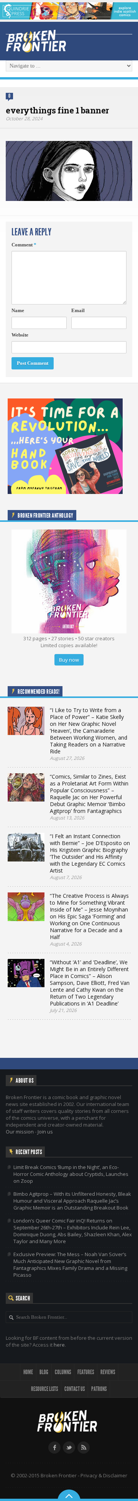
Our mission (20, 1131)
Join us (45, 1131)
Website (20, 335)
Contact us (74, 1389)
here (59, 1344)
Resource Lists (44, 1389)
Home (28, 1372)
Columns (63, 1372)
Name (18, 310)
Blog (43, 1372)
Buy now (69, 659)
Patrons (99, 1389)
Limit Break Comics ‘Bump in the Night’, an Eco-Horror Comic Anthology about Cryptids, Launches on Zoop (70, 1174)
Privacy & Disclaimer (103, 1475)
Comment (24, 245)
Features (85, 1372)
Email (78, 310)
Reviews (107, 1372)
